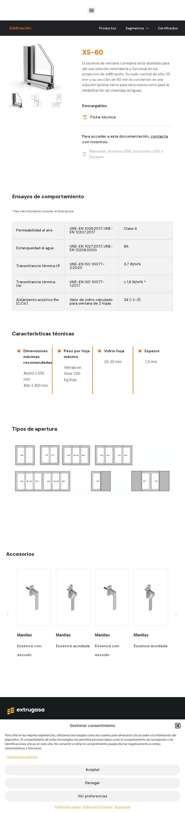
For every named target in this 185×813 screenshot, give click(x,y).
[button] (177, 725)
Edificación (20, 28)
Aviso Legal (122, 807)
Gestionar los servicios (22, 757)
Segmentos (135, 28)
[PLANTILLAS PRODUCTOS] (36, 67)
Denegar (92, 783)
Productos (107, 28)
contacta (159, 136)
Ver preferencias (92, 796)
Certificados (168, 28)
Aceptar (93, 769)
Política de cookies (67, 807)
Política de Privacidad (97, 807)
